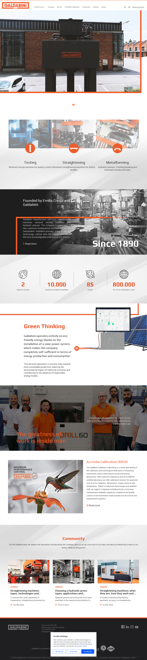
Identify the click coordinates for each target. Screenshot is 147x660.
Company (51, 7)
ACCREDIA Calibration (72, 7)
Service (59, 7)
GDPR (133, 658)
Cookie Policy (103, 658)
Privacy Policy (94, 658)
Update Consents (114, 658)
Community (86, 7)
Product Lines (39, 7)
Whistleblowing (125, 658)
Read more (31, 243)
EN (129, 7)
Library (104, 7)
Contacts (96, 7)
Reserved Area (138, 7)
